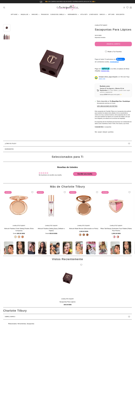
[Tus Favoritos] (127, 7)
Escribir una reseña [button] (85, 174)
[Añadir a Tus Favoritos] (32, 192)
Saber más (102, 79)
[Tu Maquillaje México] (67, 7)
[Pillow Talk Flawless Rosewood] (118, 237)
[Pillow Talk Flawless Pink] (114, 237)
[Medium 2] (19, 237)
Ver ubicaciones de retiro (107, 106)
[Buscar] (4, 8)
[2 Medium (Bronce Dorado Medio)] (84, 235)
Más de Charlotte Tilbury (67, 186)
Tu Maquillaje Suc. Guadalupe (120, 101)
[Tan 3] (22, 237)
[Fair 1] (15, 237)
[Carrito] (131, 8)
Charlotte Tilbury (101, 25)
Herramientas (21, 323)
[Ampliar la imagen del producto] (51, 64)
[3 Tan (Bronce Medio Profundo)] (87, 235)
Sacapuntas (30, 323)
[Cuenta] (124, 8)
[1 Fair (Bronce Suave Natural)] (80, 235)
